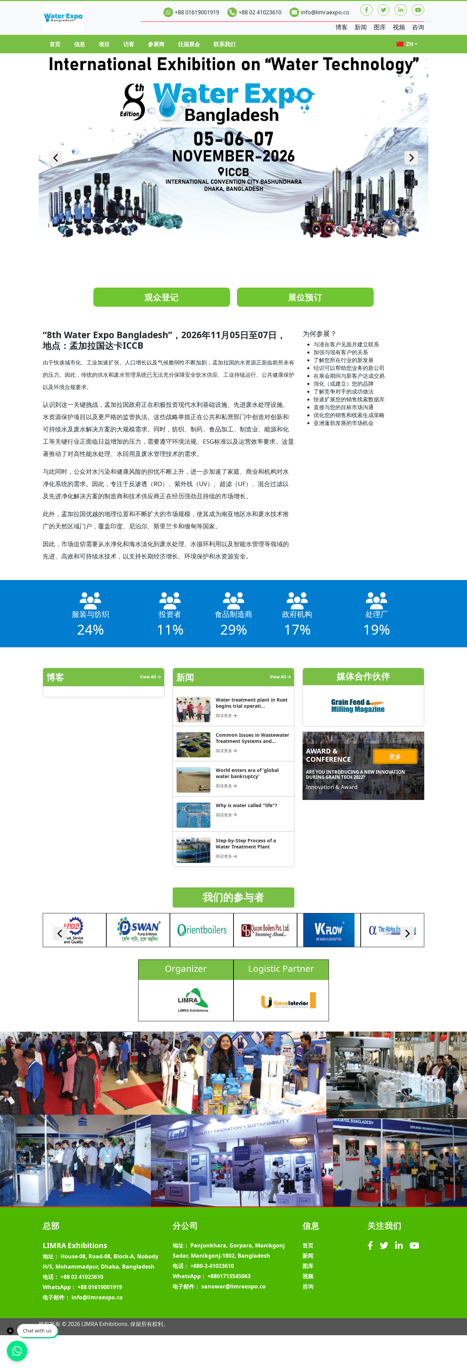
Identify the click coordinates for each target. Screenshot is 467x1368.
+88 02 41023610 (260, 12)
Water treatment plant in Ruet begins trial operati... (252, 702)
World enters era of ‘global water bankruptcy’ (247, 773)
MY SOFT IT (409, 1324)
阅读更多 (224, 715)
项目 (104, 44)
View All (148, 677)
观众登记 (162, 297)
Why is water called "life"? (246, 805)
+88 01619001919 (197, 12)
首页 (55, 44)
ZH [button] (409, 44)
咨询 (418, 27)
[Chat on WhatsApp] (17, 1351)
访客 (128, 44)
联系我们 (225, 44)
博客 (341, 27)
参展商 (156, 44)
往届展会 (189, 44)
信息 (79, 44)
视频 (399, 27)
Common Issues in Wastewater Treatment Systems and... (252, 738)
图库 (380, 27)
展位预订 (305, 297)
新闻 (361, 27)
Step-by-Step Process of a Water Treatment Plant (246, 843)
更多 (395, 756)
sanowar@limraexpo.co (233, 1286)
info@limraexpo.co (325, 12)
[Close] (10, 1330)
